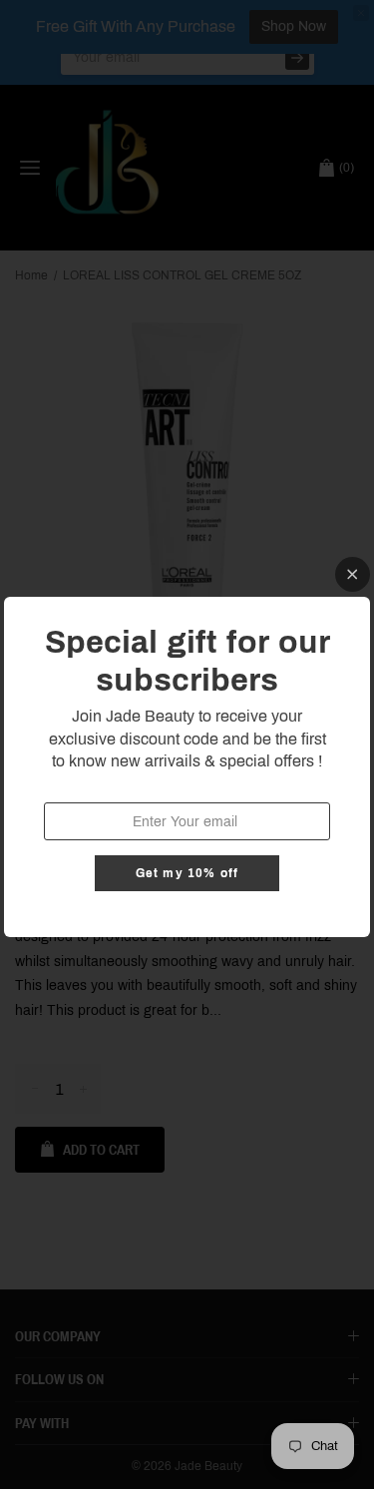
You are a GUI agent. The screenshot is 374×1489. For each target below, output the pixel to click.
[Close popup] (352, 574)
